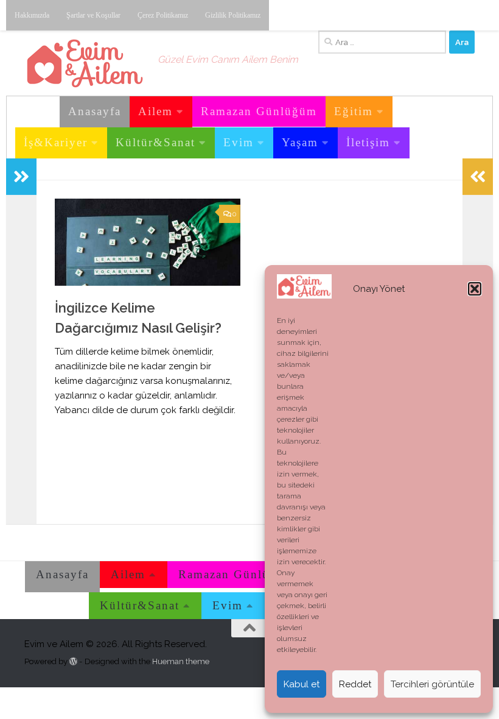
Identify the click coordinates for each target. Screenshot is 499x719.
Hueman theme (180, 661)
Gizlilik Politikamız (232, 15)
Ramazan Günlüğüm (259, 111)
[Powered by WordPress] (73, 661)
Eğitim (353, 111)
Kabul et (301, 684)
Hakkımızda (32, 15)
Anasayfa (94, 111)
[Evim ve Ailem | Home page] (84, 63)
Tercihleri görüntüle (432, 684)
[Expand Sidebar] (21, 176)
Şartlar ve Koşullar (93, 15)
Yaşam (300, 142)
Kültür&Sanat (155, 142)
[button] (475, 289)
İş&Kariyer (56, 142)
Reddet (355, 684)
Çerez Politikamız (163, 15)
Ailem (155, 111)
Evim (238, 142)
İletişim (368, 142)
